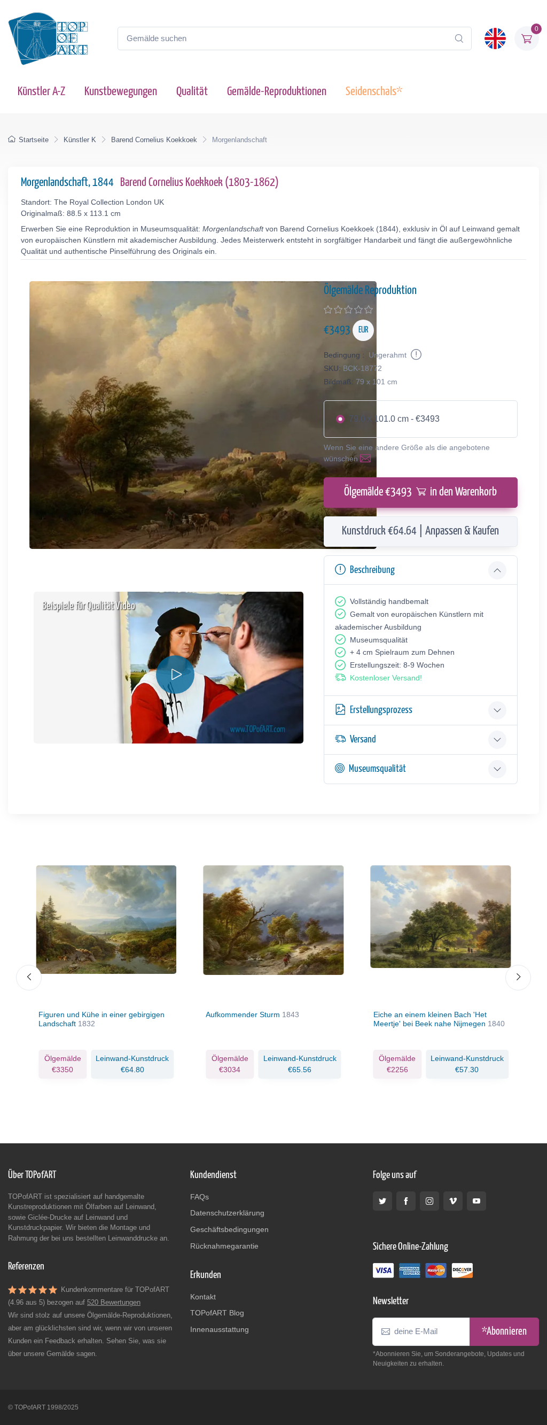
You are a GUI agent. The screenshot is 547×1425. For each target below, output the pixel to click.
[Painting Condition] (415, 355)
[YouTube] (476, 1201)
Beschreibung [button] (372, 570)
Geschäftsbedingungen (229, 1229)
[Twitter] (382, 1201)
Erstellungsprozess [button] (381, 710)
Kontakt (203, 1296)
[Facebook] (406, 1201)
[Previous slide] (29, 977)
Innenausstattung (219, 1329)
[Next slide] (518, 977)
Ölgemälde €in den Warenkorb (420, 492)
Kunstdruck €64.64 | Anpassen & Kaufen (420, 531)
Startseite (34, 140)
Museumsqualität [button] (377, 769)
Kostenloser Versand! (386, 677)
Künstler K (80, 140)
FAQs (199, 1196)
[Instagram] (429, 1201)
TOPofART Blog (217, 1312)
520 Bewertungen (113, 1302)
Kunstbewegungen (120, 92)
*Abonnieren (504, 1332)
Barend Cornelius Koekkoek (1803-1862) (199, 183)
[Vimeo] (453, 1201)
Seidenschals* (374, 92)
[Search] (459, 38)
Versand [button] (363, 739)
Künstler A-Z (41, 92)
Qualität (192, 92)
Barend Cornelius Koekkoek (154, 140)
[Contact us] (367, 458)
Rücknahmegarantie (224, 1246)
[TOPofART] (48, 38)
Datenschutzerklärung (227, 1213)
